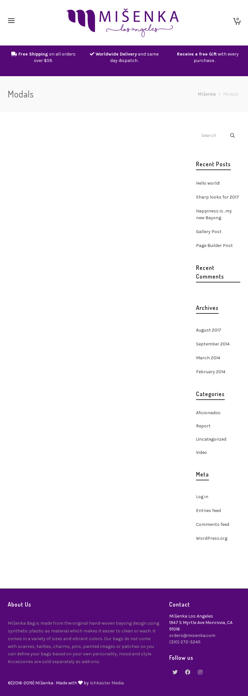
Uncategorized (211, 439)
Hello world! (208, 183)
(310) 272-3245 (185, 642)
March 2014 (208, 358)
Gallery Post (209, 231)
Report (203, 426)
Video (201, 452)
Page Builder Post (214, 245)
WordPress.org (211, 538)
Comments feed (212, 524)
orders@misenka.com (192, 635)
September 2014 (213, 344)
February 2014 (210, 371)
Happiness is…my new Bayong (214, 214)
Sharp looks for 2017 (217, 197)
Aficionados (208, 412)
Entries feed (208, 510)
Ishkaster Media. (107, 683)
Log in (202, 496)
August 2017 (208, 330)
